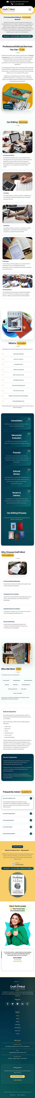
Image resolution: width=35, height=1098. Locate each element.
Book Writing (17, 1027)
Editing (17, 1021)
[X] (13, 1004)
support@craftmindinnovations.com (19, 1)
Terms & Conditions (21, 1095)
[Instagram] (17, 1004)
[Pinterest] (27, 1004)
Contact (17, 1033)
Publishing (17, 1024)
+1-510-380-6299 (19, 4)
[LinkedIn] (22, 1004)
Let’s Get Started (17, 1076)
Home (17, 1015)
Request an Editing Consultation (17, 36)
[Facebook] (8, 1004)
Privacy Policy (12, 1095)
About (17, 1018)
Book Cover (17, 1030)
